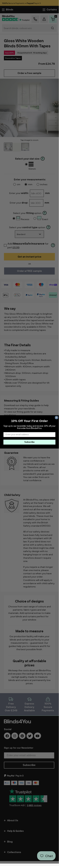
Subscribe (29, 442)
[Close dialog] (56, 417)
